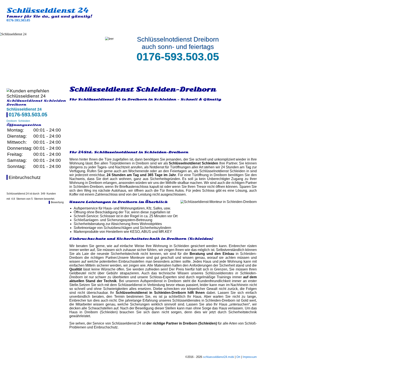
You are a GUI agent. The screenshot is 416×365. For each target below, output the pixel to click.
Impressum (250, 357)
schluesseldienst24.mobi (218, 357)
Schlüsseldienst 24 (47, 10)
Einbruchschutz (25, 177)
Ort (238, 357)
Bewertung (57, 202)
